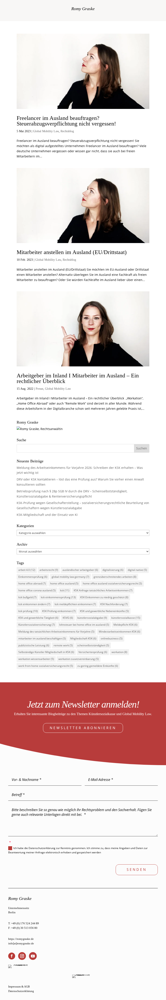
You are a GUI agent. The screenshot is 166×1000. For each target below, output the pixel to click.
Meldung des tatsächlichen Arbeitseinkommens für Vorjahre (56, 631)
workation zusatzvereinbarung (78, 659)
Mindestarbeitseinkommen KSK (119, 631)
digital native (137, 570)
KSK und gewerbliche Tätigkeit (38, 618)
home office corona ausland (37, 590)
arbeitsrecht (49, 570)
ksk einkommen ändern (34, 604)
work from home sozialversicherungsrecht (45, 666)
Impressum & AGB (19, 986)
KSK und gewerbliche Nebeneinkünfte (104, 611)
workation (119, 652)
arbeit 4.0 (26, 570)
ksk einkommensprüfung (58, 597)
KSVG (68, 618)
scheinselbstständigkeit (93, 645)
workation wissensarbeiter (36, 659)
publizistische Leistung (33, 645)
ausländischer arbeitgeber (80, 570)
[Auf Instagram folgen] (22, 956)
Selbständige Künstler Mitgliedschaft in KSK (46, 652)
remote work (63, 645)
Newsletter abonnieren (83, 727)
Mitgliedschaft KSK (83, 638)
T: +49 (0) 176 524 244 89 (23, 923)
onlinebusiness (112, 638)
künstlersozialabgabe (92, 618)
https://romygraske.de (21, 938)
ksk (64, 590)
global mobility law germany (70, 577)
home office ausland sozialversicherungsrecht (112, 583)
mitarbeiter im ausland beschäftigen (42, 638)
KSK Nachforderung (114, 604)
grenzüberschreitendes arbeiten (115, 577)
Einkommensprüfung (32, 577)
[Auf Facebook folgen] (11, 956)
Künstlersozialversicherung (36, 624)
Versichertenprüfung (92, 652)
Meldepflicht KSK (125, 624)
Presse (39, 388)
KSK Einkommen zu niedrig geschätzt (104, 597)
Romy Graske (83, 8)
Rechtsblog (67, 131)
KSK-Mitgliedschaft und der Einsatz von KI (47, 515)
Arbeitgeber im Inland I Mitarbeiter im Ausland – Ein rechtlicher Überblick (78, 378)
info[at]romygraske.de (21, 943)
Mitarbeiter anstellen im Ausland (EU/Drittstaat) (72, 252)
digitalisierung (112, 570)
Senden (137, 869)
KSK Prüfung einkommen (59, 611)
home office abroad (32, 583)
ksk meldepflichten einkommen (75, 604)
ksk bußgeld (27, 597)
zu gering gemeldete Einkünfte (97, 666)
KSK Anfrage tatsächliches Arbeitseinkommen (103, 590)
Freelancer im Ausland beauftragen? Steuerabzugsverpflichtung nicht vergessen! (66, 121)
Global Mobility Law (46, 131)
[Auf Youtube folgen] (33, 956)
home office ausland (64, 583)
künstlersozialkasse (125, 618)
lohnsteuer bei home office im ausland (84, 624)
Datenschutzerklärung (21, 991)
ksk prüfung (28, 611)
